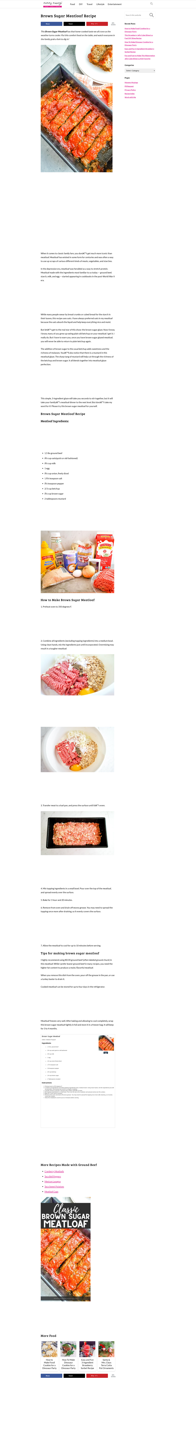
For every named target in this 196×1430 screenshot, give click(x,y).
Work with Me (130, 97)
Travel (89, 4)
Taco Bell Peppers (53, 1176)
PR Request (129, 86)
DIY (81, 4)
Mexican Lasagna (53, 1181)
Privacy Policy (130, 90)
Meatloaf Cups (51, 1191)
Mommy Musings (131, 82)
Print (106, 1052)
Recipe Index (130, 94)
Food (72, 4)
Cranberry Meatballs (54, 1171)
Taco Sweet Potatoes (54, 1186)
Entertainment (115, 4)
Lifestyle (100, 4)
